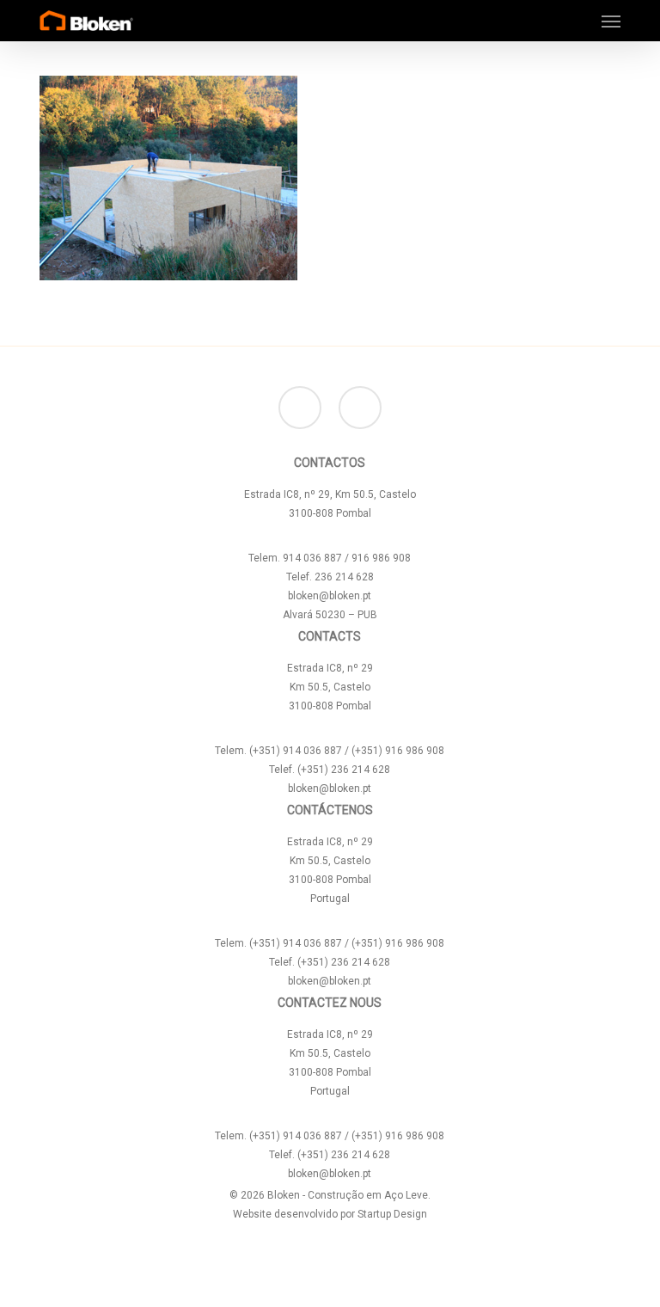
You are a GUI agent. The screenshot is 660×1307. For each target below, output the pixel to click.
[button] (611, 20)
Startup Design (392, 1214)
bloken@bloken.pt (329, 596)
